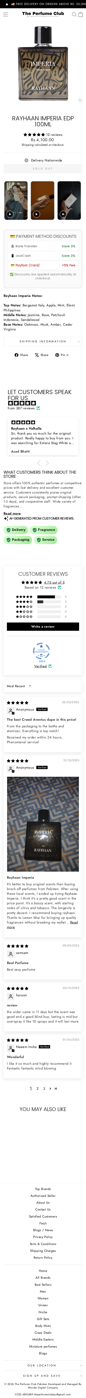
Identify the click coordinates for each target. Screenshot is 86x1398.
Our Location (42, 1365)
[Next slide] (77, 200)
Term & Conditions (43, 1244)
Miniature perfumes (43, 1346)
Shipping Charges (43, 1251)
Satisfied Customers (43, 1216)
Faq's (43, 1223)
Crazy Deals (43, 1332)
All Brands (42, 1277)
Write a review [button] (43, 626)
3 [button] (44, 1088)
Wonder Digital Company (43, 1388)
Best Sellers (43, 1284)
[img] (45, 403)
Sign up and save (42, 1376)
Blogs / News (43, 1230)
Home (43, 1271)
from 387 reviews (21, 408)
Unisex (43, 1305)
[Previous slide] (8, 200)
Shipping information (43, 341)
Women (43, 1298)
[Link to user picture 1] (43, 824)
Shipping (28, 145)
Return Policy (43, 1257)
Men (43, 1291)
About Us (42, 1202)
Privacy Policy (43, 1237)
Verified (40, 666)
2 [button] (37, 1088)
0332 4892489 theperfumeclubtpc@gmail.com (43, 1394)
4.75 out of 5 (54, 582)
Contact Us (43, 1209)
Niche (43, 1312)
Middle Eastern (43, 1339)
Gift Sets (43, 1319)
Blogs (43, 1353)
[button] (35, 134)
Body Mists (43, 1326)
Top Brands (43, 1189)
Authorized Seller (43, 1196)
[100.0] (41, 651)
